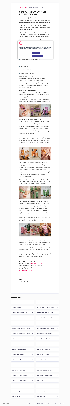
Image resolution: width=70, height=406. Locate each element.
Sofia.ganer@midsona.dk (36, 263)
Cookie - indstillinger (23, 52)
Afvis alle (36, 52)
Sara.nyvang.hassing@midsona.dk (26, 270)
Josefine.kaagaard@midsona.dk (40, 267)
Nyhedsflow (66, 403)
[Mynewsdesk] (5, 404)
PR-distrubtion (40, 403)
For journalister (58, 403)
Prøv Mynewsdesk (49, 403)
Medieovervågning (31, 403)
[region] (35, 50)
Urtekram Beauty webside (24, 276)
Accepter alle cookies (37, 55)
